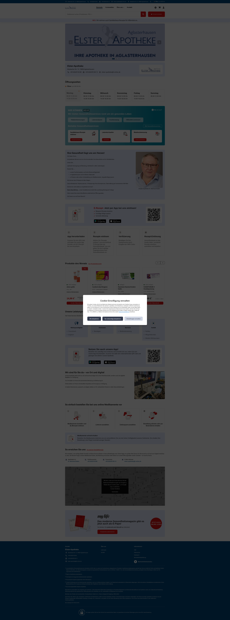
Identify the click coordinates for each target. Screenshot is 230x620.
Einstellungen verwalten (134, 318)
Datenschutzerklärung (124, 311)
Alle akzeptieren (94, 318)
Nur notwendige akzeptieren (113, 318)
